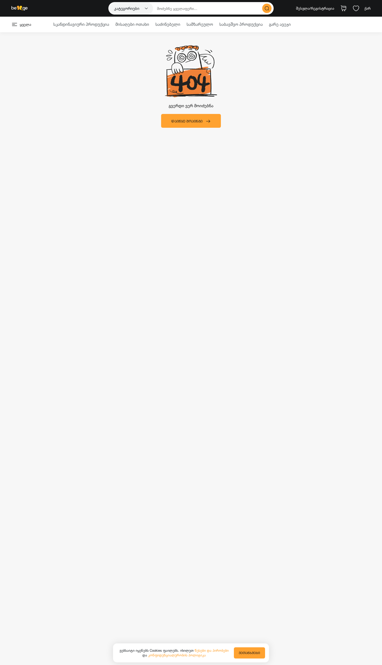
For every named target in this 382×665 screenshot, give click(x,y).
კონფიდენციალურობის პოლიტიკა (177, 655)
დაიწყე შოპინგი (186, 121)
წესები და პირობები (212, 650)
